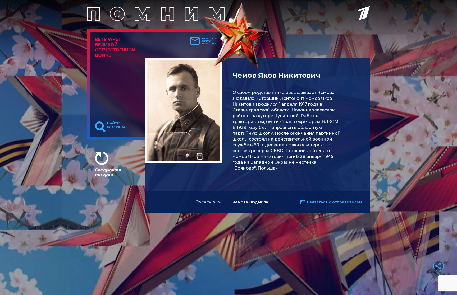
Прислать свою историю (209, 41)
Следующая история (108, 172)
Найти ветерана (116, 125)
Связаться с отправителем (334, 202)
